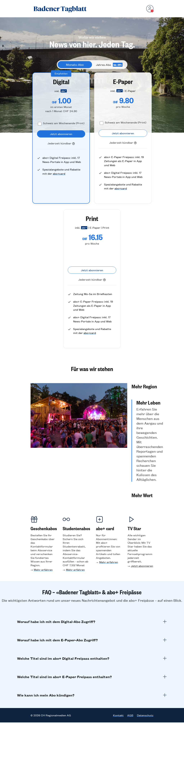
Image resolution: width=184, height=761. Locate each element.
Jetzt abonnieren (142, 566)
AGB (130, 715)
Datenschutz (145, 715)
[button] (147, 386)
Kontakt (118, 715)
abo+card (59, 173)
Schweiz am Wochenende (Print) (63, 123)
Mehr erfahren (43, 569)
